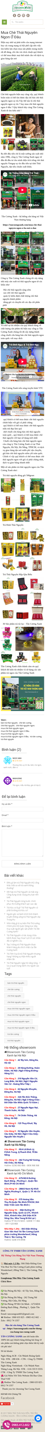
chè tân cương (25, 722)
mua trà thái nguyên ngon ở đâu (14, 736)
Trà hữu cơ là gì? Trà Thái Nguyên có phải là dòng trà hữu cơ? (22, 909)
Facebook (7, 1398)
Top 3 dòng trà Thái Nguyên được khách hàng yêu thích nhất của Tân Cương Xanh (22, 947)
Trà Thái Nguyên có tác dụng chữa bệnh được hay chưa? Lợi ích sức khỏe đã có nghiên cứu (23, 938)
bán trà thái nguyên (9, 722)
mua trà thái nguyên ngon (12, 733)
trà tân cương (36, 736)
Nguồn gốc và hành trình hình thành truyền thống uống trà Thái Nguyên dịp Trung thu (23, 917)
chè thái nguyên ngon (25, 725)
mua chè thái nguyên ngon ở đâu (15, 731)
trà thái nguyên (24, 281)
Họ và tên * (7, 804)
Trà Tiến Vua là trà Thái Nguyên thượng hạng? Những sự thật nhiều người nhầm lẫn (23, 956)
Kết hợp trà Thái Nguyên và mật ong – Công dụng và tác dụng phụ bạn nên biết (23, 895)
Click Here (6, 1281)
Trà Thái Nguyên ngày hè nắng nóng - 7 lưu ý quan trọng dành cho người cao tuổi (23, 966)
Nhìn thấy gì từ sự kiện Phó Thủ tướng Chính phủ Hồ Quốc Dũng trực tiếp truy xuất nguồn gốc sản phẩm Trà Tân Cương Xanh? (23, 927)
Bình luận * (7, 826)
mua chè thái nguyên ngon (12, 728)
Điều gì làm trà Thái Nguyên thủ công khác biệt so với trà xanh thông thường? (23, 885)
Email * (5, 815)
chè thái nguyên (7, 725)
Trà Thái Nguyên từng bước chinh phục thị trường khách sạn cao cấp (22, 902)
